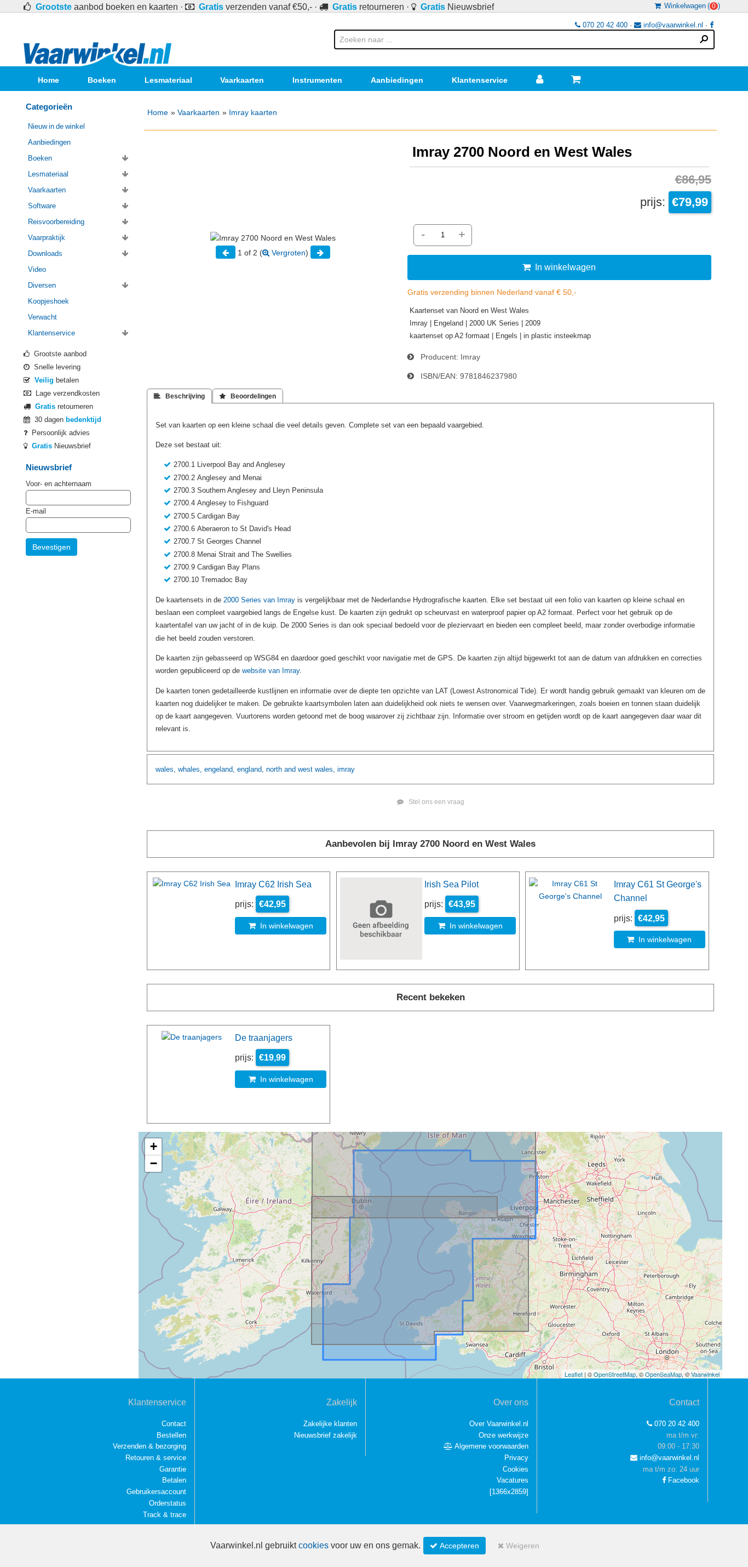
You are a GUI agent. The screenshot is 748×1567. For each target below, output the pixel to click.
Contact (174, 1424)
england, (250, 769)
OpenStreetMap (615, 1374)
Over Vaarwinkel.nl (498, 1424)
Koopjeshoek (48, 301)
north (274, 769)
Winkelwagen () (690, 5)
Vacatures (512, 1480)
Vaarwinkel (705, 1374)
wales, (166, 769)
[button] (153, 1146)
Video (37, 269)
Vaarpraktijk (46, 237)
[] (509, 1492)
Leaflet (574, 1374)
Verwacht (42, 317)
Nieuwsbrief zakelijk (325, 1435)
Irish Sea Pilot (451, 884)
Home (48, 80)
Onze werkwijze (503, 1435)
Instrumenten (317, 80)
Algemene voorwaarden (490, 1446)
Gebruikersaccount (156, 1492)
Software (42, 205)
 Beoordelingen (248, 396)
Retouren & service (155, 1458)
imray (346, 769)
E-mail (36, 511)
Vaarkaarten (242, 80)
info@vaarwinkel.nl (672, 25)
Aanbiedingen (397, 80)
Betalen (174, 1480)
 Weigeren (518, 1545)
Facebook (682, 1480)
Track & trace (164, 1515)
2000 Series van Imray (259, 600)
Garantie (172, 1469)
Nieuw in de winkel (56, 126)
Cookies (515, 1469)
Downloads (45, 253)
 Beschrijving (179, 396)
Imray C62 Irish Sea (273, 884)
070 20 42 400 (604, 25)
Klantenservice (480, 80)
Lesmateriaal (168, 80)
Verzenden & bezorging (149, 1446)
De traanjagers (263, 1037)
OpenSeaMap (663, 1374)
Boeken (102, 80)
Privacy (516, 1458)
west (305, 769)
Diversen (42, 285)
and (290, 769)
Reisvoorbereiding (56, 221)
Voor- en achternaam (58, 484)
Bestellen (171, 1435)
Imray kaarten (253, 112)
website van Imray (271, 670)
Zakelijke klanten (330, 1424)
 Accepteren (454, 1545)
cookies (313, 1545)
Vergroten (287, 253)
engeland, (219, 769)
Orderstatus (167, 1503)
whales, (190, 769)
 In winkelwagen (559, 267)
